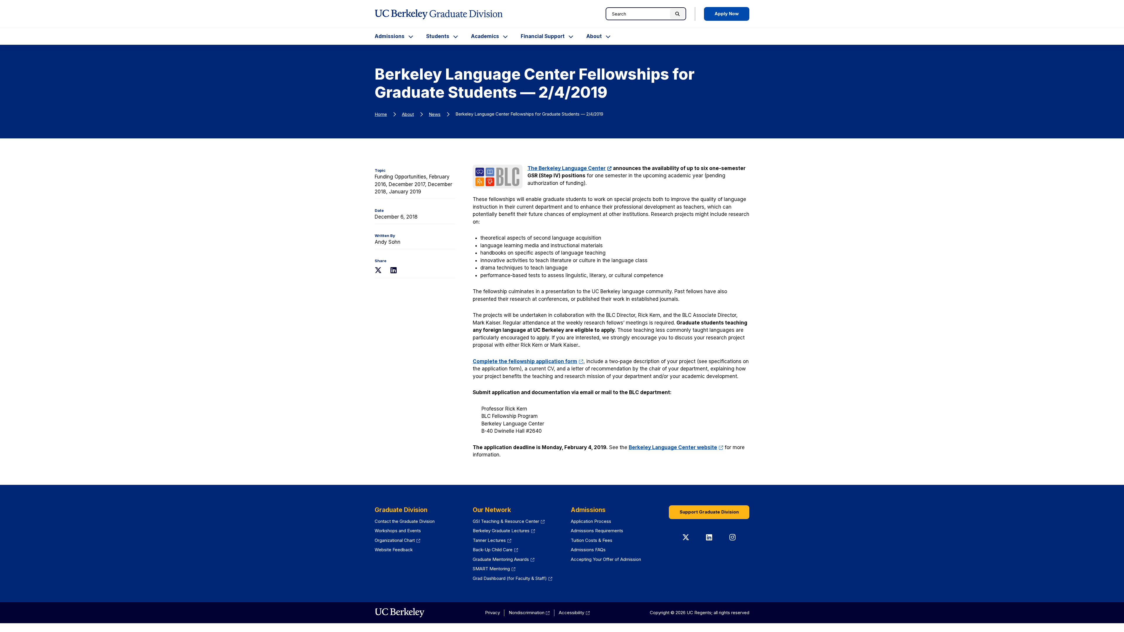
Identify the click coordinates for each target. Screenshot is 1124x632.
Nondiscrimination (529, 612)
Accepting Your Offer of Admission (606, 559)
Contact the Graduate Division (405, 521)
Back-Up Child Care (495, 549)
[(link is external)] (400, 612)
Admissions (390, 36)
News (435, 114)
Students (437, 36)
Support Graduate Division (709, 512)
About (594, 36)
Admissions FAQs (588, 549)
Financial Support (543, 36)
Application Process (591, 521)
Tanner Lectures (492, 540)
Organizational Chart (397, 540)
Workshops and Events (398, 530)
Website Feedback (394, 549)
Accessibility (574, 612)
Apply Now (727, 13)
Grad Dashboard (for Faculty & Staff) (512, 578)
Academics (485, 36)
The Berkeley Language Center (569, 168)
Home (381, 114)
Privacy (492, 612)
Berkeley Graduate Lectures (504, 530)
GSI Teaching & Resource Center (509, 521)
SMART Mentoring (494, 568)
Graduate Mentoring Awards (503, 559)
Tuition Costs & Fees (591, 540)
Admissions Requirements (597, 530)
